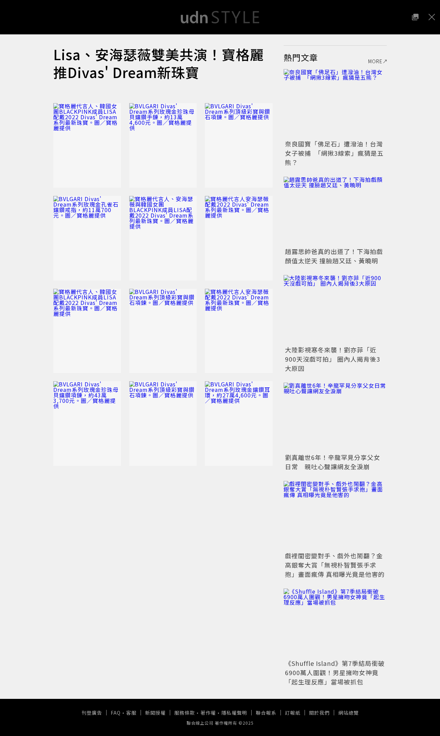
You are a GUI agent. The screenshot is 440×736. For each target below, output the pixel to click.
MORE (375, 61)
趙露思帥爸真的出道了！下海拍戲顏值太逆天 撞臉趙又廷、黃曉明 (334, 256)
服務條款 (184, 712)
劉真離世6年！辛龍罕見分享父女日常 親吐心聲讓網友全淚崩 (332, 462)
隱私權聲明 (234, 712)
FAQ (116, 712)
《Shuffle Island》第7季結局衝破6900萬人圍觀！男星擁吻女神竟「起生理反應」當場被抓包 (335, 672)
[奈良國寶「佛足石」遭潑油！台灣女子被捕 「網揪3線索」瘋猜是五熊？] (335, 103)
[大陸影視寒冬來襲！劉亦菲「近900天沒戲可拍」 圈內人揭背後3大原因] (335, 309)
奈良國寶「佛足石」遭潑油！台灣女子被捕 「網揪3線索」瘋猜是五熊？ (334, 153)
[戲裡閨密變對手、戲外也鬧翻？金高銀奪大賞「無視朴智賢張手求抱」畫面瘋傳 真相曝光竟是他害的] (335, 515)
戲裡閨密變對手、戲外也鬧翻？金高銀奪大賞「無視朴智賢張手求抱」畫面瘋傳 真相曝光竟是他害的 (335, 565)
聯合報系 (266, 712)
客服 (131, 712)
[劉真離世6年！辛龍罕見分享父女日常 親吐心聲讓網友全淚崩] (335, 417)
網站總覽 (348, 712)
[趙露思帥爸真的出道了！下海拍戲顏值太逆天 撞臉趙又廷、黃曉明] (335, 211)
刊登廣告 (91, 712)
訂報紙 (292, 712)
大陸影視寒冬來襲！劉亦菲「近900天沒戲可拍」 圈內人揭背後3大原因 (332, 359)
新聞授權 (155, 712)
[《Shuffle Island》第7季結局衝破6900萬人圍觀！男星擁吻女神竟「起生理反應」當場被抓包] (335, 623)
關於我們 (319, 712)
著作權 (208, 712)
